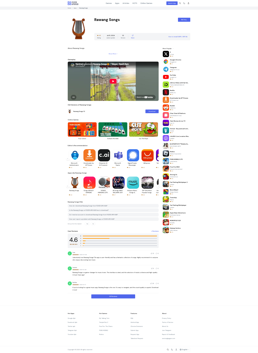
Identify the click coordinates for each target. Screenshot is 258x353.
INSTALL (184, 20)
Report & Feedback (168, 334)
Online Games (146, 3)
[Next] (158, 158)
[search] (180, 3)
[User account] (188, 3)
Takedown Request (137, 338)
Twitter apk (71, 326)
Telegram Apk (72, 330)
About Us (165, 326)
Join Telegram (166, 330)
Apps (117, 3)
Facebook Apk (72, 322)
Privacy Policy (166, 318)
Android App (135, 322)
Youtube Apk (72, 334)
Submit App (172, 3)
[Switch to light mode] (184, 3)
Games (109, 3)
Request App (135, 334)
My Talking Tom (104, 318)
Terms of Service (167, 322)
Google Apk (71, 318)
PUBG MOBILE (103, 330)
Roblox (101, 334)
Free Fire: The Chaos (105, 326)
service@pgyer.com (168, 338)
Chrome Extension (137, 326)
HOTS (134, 3)
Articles (126, 3)
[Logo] (73, 3)
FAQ (132, 318)
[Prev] (67, 158)
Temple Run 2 (103, 322)
